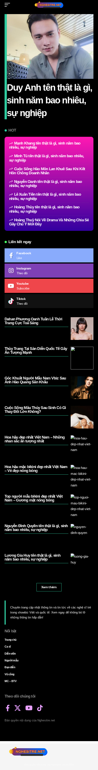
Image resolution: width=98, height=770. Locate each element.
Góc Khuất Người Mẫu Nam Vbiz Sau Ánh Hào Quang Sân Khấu (35, 380)
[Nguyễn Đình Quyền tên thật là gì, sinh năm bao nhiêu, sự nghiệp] (82, 535)
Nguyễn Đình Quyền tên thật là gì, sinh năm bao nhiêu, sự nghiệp (36, 528)
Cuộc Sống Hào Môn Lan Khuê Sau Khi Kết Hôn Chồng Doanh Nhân (47, 171)
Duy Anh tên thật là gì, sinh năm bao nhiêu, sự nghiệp (49, 100)
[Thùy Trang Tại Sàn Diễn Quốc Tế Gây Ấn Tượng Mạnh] (82, 358)
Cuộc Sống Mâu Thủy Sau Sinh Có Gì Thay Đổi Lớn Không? (35, 410)
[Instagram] (49, 271)
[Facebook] (49, 255)
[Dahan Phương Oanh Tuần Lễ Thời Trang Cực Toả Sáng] (82, 328)
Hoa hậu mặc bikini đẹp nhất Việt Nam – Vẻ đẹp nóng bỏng (36, 469)
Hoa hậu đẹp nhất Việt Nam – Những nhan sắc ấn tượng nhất (35, 439)
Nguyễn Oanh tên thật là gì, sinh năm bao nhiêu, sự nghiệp (45, 183)
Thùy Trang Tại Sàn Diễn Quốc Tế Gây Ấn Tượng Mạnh (36, 350)
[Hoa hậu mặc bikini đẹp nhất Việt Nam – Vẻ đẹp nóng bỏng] (82, 476)
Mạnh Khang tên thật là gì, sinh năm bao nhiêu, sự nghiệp (44, 145)
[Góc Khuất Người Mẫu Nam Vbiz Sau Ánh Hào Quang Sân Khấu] (82, 387)
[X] (17, 708)
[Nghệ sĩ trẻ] (49, 4)
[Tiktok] (49, 301)
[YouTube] (29, 708)
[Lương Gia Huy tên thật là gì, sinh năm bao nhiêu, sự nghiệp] (82, 564)
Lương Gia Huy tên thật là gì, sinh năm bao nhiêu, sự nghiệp (32, 557)
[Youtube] (49, 286)
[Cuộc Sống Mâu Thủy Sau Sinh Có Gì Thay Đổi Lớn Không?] (82, 417)
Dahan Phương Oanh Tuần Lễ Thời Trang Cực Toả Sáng (33, 321)
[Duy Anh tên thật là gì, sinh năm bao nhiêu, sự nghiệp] (50, 46)
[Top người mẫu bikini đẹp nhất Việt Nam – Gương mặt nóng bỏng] (82, 505)
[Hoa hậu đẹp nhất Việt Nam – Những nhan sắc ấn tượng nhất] (82, 446)
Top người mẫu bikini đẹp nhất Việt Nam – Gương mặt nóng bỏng (34, 498)
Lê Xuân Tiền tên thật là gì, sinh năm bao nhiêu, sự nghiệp (45, 196)
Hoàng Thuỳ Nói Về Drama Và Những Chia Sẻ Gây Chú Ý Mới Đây (49, 222)
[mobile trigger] (8, 5)
